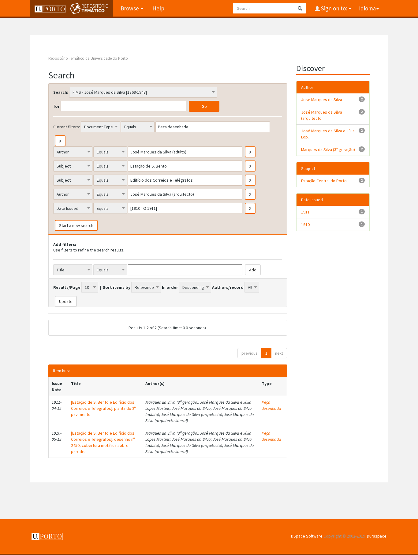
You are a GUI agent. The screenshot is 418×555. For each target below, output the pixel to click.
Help (158, 8)
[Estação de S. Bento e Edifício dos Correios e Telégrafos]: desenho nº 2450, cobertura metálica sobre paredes (103, 442)
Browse (130, 8)
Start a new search (76, 225)
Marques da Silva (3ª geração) (328, 149)
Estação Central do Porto (324, 180)
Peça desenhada (271, 405)
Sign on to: (334, 8)
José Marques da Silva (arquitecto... (321, 115)
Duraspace (376, 536)
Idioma (367, 8)
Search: (60, 92)
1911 (305, 212)
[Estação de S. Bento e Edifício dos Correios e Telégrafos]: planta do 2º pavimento (103, 408)
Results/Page (66, 287)
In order (170, 287)
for (56, 106)
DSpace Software (307, 536)
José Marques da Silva (321, 99)
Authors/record (228, 287)
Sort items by (116, 287)
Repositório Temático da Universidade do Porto (88, 58)
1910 (305, 224)
